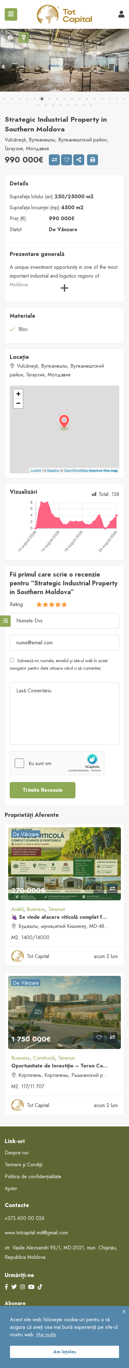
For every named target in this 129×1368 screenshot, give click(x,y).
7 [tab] (49, 99)
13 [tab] (94, 99)
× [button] (124, 1311)
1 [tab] (4, 99)
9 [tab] (64, 99)
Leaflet (36, 470)
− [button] (18, 403)
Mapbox (53, 470)
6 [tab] (42, 99)
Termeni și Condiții (24, 1164)
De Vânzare (63, 229)
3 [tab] (19, 99)
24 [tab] (83, 105)
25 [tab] (91, 105)
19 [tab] (46, 105)
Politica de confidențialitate (33, 1176)
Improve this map (103, 470)
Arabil (17, 909)
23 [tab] (76, 105)
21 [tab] (61, 105)
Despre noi (16, 1152)
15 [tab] (110, 99)
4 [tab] (27, 99)
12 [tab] (87, 99)
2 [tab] (12, 99)
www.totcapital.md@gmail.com (36, 1232)
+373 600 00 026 (24, 1218)
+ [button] (18, 394)
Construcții (44, 1058)
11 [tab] (79, 99)
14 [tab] (102, 99)
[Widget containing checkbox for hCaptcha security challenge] (57, 763)
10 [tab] (72, 99)
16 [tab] (117, 99)
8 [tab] (57, 99)
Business (36, 909)
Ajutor (11, 1188)
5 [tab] (34, 99)
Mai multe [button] (46, 1334)
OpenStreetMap (76, 470)
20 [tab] (53, 105)
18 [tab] (38, 105)
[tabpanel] (64, 60)
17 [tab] (125, 99)
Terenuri (56, 909)
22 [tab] (68, 105)
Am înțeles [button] (64, 1352)
